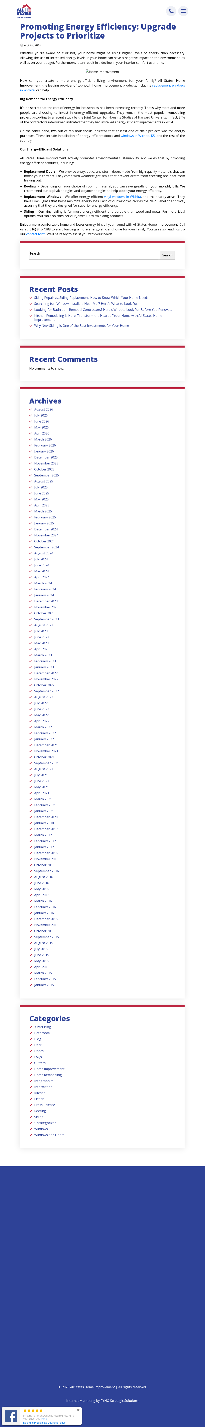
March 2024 (43, 583)
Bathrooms (29, 1275)
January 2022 (44, 739)
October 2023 (44, 613)
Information (43, 1087)
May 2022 (41, 715)
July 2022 (41, 703)
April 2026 (41, 433)
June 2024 (41, 565)
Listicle (39, 1099)
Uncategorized (45, 1123)
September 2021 (46, 763)
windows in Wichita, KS (138, 136)
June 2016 (41, 883)
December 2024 (46, 529)
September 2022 (46, 691)
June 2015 (41, 955)
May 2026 (41, 427)
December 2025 (46, 457)
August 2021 (43, 769)
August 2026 (43, 409)
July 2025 (41, 487)
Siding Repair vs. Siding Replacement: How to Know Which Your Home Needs (91, 298)
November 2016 (46, 859)
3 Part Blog (42, 1027)
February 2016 (45, 907)
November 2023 (46, 607)
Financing (28, 1331)
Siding (38, 1117)
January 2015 (44, 985)
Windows (41, 1129)
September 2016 (46, 871)
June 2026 (41, 421)
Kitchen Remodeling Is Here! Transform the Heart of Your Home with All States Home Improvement (98, 318)
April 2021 (41, 793)
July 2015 (41, 949)
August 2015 (43, 943)
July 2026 (41, 415)
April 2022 (41, 721)
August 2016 (43, 877)
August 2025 (43, 481)
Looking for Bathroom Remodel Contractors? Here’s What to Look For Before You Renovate (103, 310)
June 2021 (41, 781)
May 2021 (41, 787)
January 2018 (44, 823)
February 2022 (45, 733)
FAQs (38, 1057)
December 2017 (46, 829)
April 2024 (41, 577)
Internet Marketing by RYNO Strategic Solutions (102, 1400)
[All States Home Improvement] (24, 11)
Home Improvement (49, 1069)
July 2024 (41, 559)
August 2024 (43, 553)
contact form (35, 234)
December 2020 (46, 817)
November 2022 (46, 679)
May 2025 (41, 499)
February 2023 (45, 661)
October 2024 (44, 541)
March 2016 (43, 901)
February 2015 (45, 979)
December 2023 (46, 601)
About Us (112, 1275)
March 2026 (43, 439)
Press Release (44, 1105)
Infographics (43, 1081)
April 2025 (41, 505)
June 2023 (41, 637)
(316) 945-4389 (33, 1238)
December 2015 (46, 919)
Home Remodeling (48, 1075)
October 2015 (44, 931)
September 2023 (46, 619)
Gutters (40, 1063)
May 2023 (41, 643)
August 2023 (43, 625)
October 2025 (44, 469)
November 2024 (46, 535)
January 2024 (44, 595)
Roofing (40, 1111)
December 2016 (46, 853)
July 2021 (41, 775)
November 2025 (46, 463)
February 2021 (45, 805)
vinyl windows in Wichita (122, 196)
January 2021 (44, 811)
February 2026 (45, 445)
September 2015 (46, 937)
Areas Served (114, 1302)
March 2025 (43, 511)
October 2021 (44, 757)
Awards (110, 1288)
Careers (111, 1295)
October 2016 (44, 865)
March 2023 (43, 655)
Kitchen (39, 1093)
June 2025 (41, 493)
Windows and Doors (49, 1135)
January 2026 (44, 451)
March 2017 (43, 835)
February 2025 (45, 517)
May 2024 (41, 571)
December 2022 (46, 673)
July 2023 (41, 631)
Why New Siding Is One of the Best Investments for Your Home (81, 326)
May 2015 (41, 961)
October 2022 (44, 685)
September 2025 (46, 475)
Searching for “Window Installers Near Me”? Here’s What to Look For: (86, 304)
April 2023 (41, 649)
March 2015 (43, 973)
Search (34, 253)
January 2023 (44, 667)
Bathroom (42, 1033)
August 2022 (43, 697)
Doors (39, 1051)
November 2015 (46, 925)
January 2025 (44, 523)
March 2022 (43, 727)
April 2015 (41, 967)
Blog (37, 1039)
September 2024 (46, 547)
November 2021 (46, 751)
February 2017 (45, 841)
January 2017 (44, 847)
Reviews (111, 1282)
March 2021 (43, 799)
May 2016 (41, 889)
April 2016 (41, 895)
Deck (38, 1045)
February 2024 (45, 589)
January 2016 (44, 913)
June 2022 (41, 709)
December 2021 (46, 745)
